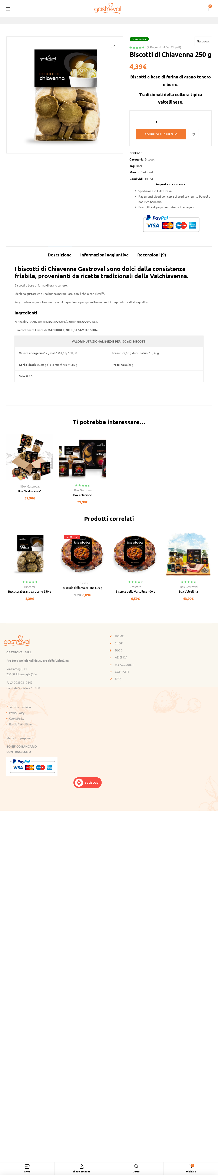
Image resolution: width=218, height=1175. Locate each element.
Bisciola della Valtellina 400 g (135, 591)
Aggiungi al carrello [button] (20, 479)
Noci (139, 166)
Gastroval (203, 41)
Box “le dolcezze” (30, 491)
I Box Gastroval (30, 486)
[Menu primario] (8, 8)
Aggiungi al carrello (161, 134)
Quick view (39, 479)
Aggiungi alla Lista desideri (193, 134)
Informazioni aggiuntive (104, 255)
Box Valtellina (188, 591)
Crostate (82, 583)
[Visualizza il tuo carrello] (206, 8)
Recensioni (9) (151, 255)
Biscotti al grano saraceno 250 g (29, 591)
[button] (113, 46)
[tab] (60, 253)
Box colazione (82, 495)
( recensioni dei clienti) (164, 47)
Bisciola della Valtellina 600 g (82, 588)
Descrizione (60, 255)
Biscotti (150, 159)
